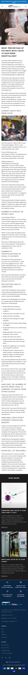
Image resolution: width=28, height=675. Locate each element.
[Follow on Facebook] (2, 658)
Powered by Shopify (20, 665)
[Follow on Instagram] (9, 658)
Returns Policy (5, 648)
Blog (2, 632)
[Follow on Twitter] (6, 658)
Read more (4, 527)
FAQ (2, 629)
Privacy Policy (5, 645)
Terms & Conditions (6, 653)
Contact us (4, 637)
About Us (3, 634)
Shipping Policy (5, 650)
